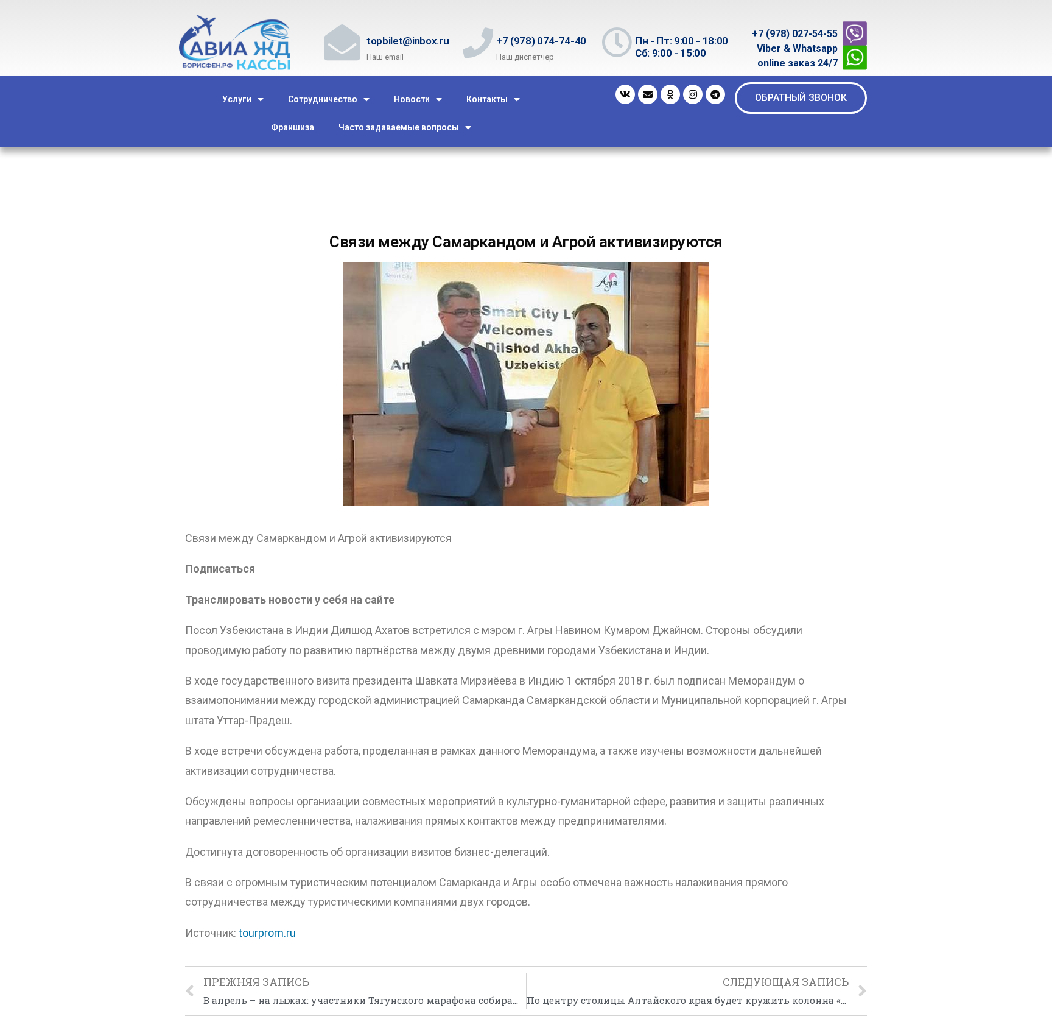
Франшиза (292, 127)
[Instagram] (693, 94)
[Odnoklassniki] (670, 94)
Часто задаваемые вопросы (398, 127)
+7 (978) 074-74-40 (541, 41)
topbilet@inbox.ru (407, 41)
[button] (801, 98)
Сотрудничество (322, 99)
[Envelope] (648, 94)
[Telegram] (715, 94)
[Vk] (625, 94)
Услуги (236, 99)
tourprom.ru (267, 932)
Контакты (487, 99)
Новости (412, 99)
